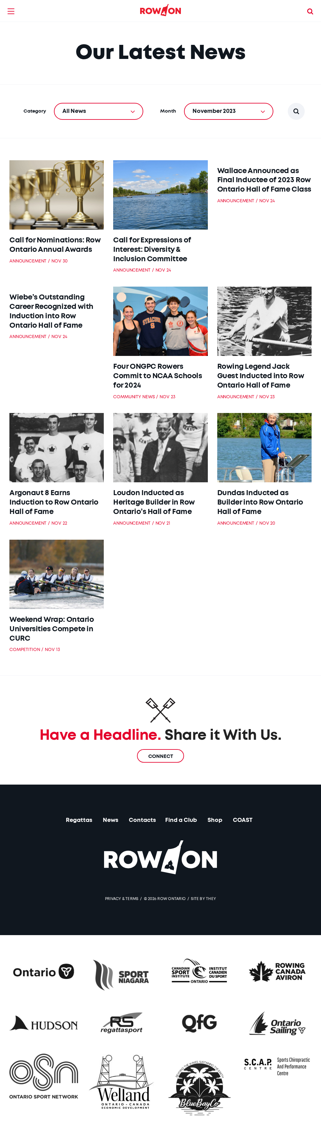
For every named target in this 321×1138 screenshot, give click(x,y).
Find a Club (181, 820)
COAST (243, 820)
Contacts (142, 820)
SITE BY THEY (203, 899)
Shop (215, 820)
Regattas (79, 820)
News (110, 820)
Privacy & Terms (122, 899)
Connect (160, 756)
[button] (11, 11)
